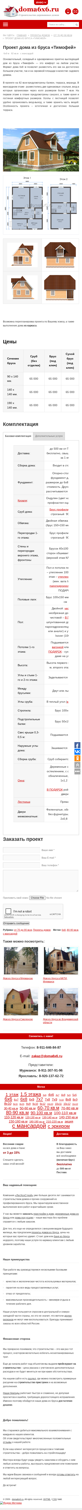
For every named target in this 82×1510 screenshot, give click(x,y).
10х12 (66, 1104)
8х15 (22, 1104)
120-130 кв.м (32, 1117)
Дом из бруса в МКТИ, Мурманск (55, 980)
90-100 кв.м (41, 1113)
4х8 (63, 1095)
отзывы (7, 1442)
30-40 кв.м (11, 1108)
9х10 (35, 1104)
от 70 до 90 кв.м (63, 35)
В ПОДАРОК (55, 789)
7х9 (54, 1099)
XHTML (47, 1499)
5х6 (74, 1095)
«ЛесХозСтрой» (24, 1195)
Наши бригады (11, 1393)
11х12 (75, 1104)
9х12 (42, 1104)
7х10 (61, 1100)
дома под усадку (24, 1217)
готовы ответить (66, 1474)
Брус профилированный (65, 509)
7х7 (39, 1099)
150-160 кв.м (18, 1121)
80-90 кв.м (72, 930)
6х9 (31, 1099)
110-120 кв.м (13, 1117)
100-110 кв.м (65, 1113)
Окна (21, 780)
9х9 (28, 1103)
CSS (54, 1499)
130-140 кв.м (49, 1117)
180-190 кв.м (36, 1121)
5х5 (69, 1095)
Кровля (22, 500)
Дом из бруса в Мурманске (18, 978)
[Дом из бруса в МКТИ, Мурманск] (61, 974)
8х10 (7, 1104)
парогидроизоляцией (63, 585)
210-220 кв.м (54, 1121)
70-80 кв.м (69, 1108)
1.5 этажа (30, 1094)
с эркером (59, 1126)
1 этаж (12, 1094)
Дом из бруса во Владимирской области (60, 1021)
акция (69, 1121)
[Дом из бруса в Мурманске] (21, 974)
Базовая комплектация (18, 436)
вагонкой (57, 647)
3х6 (44, 1095)
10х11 (58, 1104)
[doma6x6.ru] (31, 11)
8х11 (15, 1104)
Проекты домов (40, 35)
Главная (21, 35)
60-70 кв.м (48, 1107)
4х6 (51, 1095)
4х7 (57, 1095)
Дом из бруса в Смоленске (18, 1019)
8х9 (75, 1099)
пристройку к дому (43, 1214)
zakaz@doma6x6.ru (46, 1056)
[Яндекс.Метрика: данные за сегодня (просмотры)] (11, 1503)
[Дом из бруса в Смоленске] (21, 1015)
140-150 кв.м (68, 1117)
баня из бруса (62, 1236)
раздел (32, 1378)
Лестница (24, 801)
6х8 (64, 930)
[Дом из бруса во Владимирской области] (61, 1015)
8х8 (68, 1099)
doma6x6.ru (17, 1499)
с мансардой (10, 933)
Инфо (39, 2)
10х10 (50, 1104)
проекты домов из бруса (45, 1232)
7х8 (47, 1099)
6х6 (8, 1099)
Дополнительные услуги (49, 436)
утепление (65, 576)
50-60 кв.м (28, 1108)
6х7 (16, 1099)
